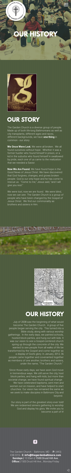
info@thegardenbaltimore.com (43, 455)
